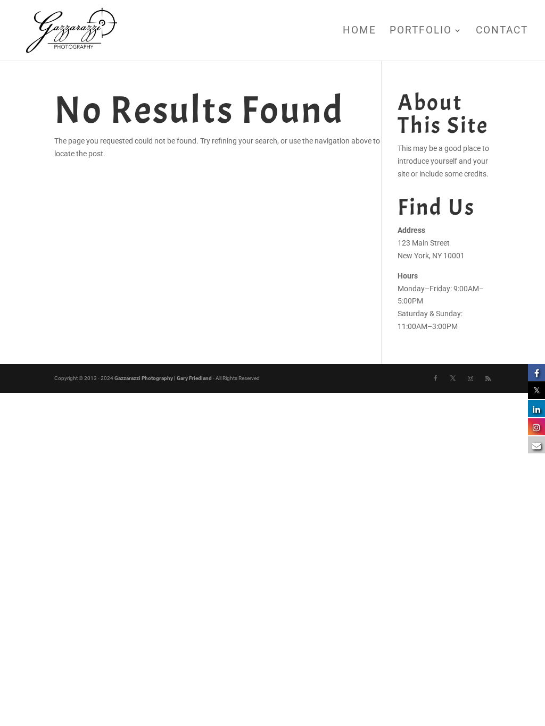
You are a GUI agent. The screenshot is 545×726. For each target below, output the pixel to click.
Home (359, 31)
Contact (502, 31)
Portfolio (421, 31)
